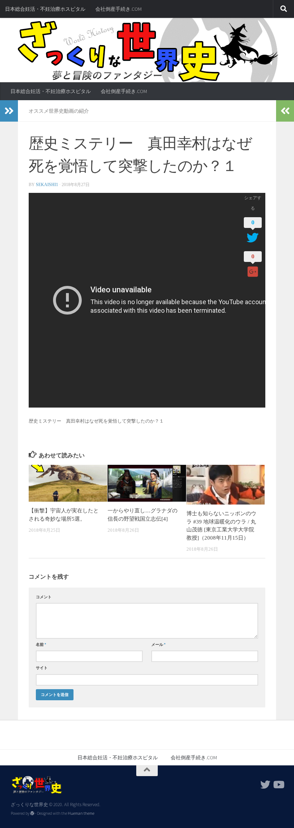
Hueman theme (81, 813)
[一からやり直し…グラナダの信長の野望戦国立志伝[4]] (147, 483)
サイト (42, 667)
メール (158, 644)
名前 (41, 644)
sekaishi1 (47, 184)
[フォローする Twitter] (265, 785)
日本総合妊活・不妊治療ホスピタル (45, 9)
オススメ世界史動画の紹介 (59, 111)
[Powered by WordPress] (32, 813)
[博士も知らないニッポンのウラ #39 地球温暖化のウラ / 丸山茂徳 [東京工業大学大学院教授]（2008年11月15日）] (225, 485)
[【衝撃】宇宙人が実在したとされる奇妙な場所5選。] (68, 483)
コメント (44, 596)
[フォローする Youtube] (278, 785)
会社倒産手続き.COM (118, 9)
